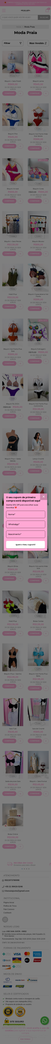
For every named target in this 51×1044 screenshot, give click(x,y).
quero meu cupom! (25, 544)
